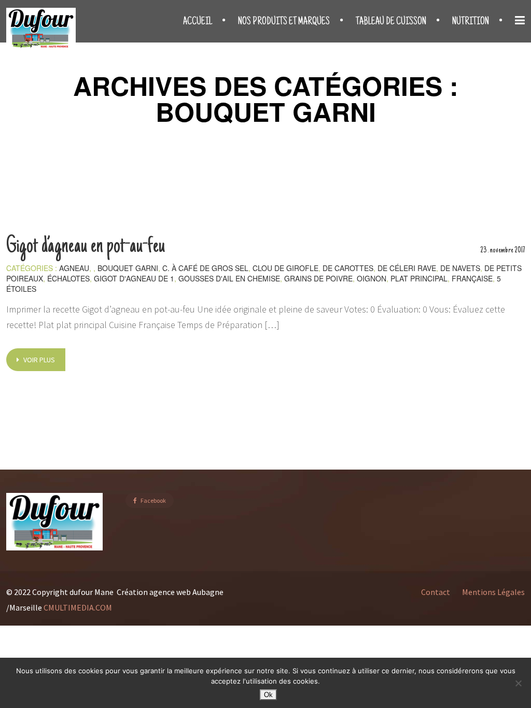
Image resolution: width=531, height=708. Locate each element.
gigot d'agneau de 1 (134, 278)
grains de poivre (318, 278)
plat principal (419, 278)
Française (472, 278)
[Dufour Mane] (41, 28)
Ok (268, 695)
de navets (460, 268)
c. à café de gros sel (205, 268)
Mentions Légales (493, 592)
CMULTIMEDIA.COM (79, 607)
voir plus (38, 359)
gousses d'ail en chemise (229, 278)
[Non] (518, 683)
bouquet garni (127, 268)
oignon (371, 278)
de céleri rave (407, 268)
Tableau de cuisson (391, 22)
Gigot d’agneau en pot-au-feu (85, 246)
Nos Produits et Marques (284, 22)
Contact (435, 592)
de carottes (348, 268)
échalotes (68, 278)
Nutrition (470, 22)
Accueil (197, 22)
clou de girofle (285, 268)
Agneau (74, 268)
